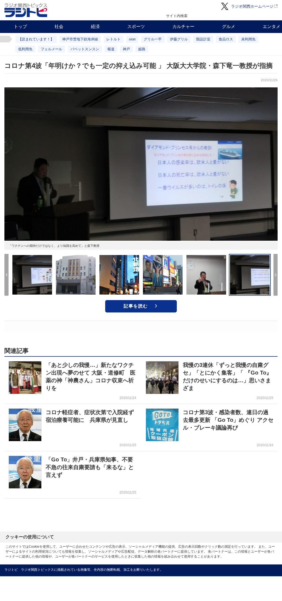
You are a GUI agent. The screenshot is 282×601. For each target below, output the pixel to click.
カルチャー (183, 26)
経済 (95, 26)
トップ (20, 26)
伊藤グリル (179, 39)
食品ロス (226, 39)
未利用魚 (248, 39)
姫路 (141, 49)
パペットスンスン (84, 49)
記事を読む (136, 306)
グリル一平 (153, 39)
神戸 (126, 49)
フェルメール (51, 49)
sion (132, 39)
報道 (111, 49)
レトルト (113, 39)
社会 (59, 26)
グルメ (228, 26)
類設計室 (203, 39)
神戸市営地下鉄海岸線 (80, 39)
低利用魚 (25, 49)
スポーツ (136, 26)
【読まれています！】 (36, 39)
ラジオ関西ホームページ (252, 6)
